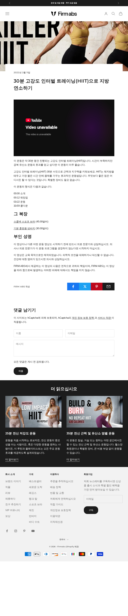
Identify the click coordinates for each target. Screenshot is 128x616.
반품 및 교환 (57, 492)
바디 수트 (34, 521)
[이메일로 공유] (108, 286)
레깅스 (32, 492)
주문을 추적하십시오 (61, 481)
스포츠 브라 (35, 504)
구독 (91, 510)
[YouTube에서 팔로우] (33, 531)
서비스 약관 (105, 317)
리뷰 (7, 492)
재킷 (31, 510)
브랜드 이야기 (13, 481)
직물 (7, 487)
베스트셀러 (35, 481)
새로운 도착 (35, 487)
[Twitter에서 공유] (85, 286)
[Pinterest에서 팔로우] (24, 531)
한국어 (62, 539)
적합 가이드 (56, 504)
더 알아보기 (11, 459)
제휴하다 (10, 498)
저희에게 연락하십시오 (63, 498)
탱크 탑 (33, 498)
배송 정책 (55, 487)
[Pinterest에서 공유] (97, 286)
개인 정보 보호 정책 (83, 317)
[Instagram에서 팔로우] (15, 531)
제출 (20, 371)
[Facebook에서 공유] (73, 286)
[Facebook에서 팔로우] (7, 531)
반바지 (32, 516)
